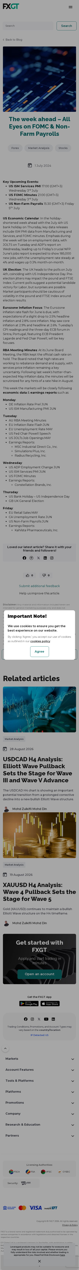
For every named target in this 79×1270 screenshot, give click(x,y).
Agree (39, 651)
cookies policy (40, 641)
